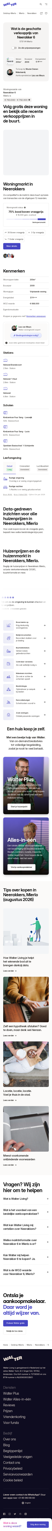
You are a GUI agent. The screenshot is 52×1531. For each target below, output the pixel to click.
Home (5, 1345)
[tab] (9, 468)
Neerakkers (32, 13)
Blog (6, 1445)
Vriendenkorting (14, 1417)
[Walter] (10, 4)
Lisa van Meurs (38, 75)
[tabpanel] (26, 483)
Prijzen (8, 1411)
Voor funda (11, 1423)
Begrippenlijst (12, 1451)
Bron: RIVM (7, 495)
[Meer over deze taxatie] (29, 100)
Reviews (9, 1405)
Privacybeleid (12, 1468)
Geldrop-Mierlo (9, 13)
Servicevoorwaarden (17, 1474)
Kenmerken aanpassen (36, 316)
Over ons (9, 1439)
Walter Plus (11, 1393)
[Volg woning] (46, 13)
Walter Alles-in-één (17, 1399)
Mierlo (21, 13)
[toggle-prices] (14, 48)
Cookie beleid (13, 1480)
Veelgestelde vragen (17, 1457)
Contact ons (11, 1463)
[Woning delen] (41, 13)
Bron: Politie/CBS (20, 495)
